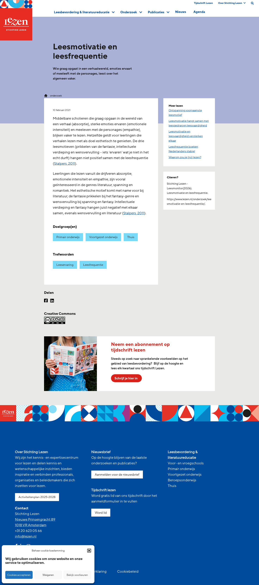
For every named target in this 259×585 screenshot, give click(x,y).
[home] (16, 20)
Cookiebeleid (127, 571)
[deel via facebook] (46, 301)
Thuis (130, 237)
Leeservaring (64, 265)
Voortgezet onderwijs (103, 237)
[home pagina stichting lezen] (46, 95)
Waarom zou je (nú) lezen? (185, 157)
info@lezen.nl (25, 536)
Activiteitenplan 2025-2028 (37, 497)
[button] (89, 550)
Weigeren (48, 575)
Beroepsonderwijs (182, 480)
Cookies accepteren (19, 575)
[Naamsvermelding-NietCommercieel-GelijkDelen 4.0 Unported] (101, 320)
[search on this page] (252, 3)
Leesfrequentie (93, 265)
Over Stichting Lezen (230, 3)
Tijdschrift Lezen (203, 3)
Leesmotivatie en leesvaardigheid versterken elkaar (186, 136)
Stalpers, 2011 (64, 163)
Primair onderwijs (67, 237)
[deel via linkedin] (52, 301)
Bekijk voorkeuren (77, 575)
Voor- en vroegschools (186, 463)
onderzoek (56, 95)
